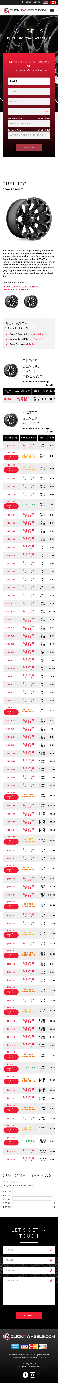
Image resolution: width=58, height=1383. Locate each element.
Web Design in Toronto (37, 1357)
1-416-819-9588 (32, 2)
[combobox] (29, 81)
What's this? (44, 118)
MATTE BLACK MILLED (17, 289)
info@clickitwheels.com (29, 1366)
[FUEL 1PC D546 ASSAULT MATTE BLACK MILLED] (31, 302)
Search (29, 147)
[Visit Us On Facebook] (25, 1375)
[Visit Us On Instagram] (32, 1375)
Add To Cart (11, 457)
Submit (29, 1315)
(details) (38, 334)
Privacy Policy (29, 1363)
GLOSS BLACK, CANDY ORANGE (22, 286)
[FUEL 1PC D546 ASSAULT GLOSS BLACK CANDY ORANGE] (12, 302)
